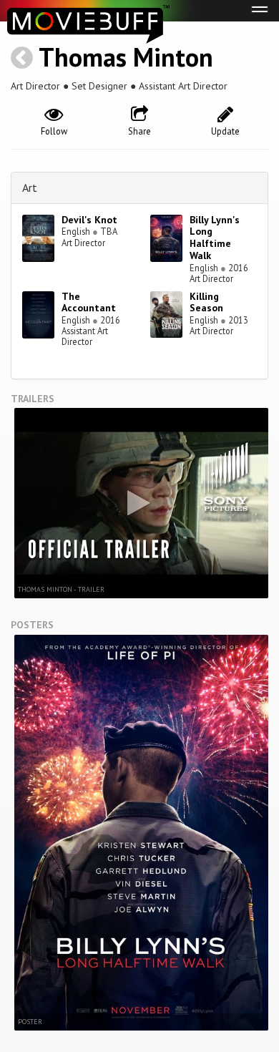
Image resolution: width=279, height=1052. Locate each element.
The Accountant (89, 302)
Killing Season (206, 302)
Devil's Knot (89, 219)
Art (29, 187)
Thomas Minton (126, 57)
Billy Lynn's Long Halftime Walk (215, 237)
